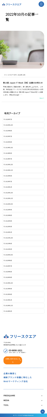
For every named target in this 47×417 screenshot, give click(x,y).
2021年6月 (8, 243)
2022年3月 (8, 226)
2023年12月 (9, 164)
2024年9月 (8, 153)
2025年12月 (9, 125)
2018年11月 (9, 305)
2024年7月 (8, 159)
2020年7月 (8, 266)
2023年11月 (9, 170)
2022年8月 (8, 215)
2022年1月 (8, 232)
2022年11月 (9, 198)
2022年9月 (8, 210)
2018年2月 (8, 311)
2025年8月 (8, 131)
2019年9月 (8, 288)
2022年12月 (9, 193)
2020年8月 (8, 260)
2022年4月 (8, 221)
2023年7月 (8, 181)
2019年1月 (8, 300)
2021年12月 (9, 238)
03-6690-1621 (18, 351)
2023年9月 (8, 176)
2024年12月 (9, 147)
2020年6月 (8, 272)
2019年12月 (9, 283)
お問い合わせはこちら (12, 360)
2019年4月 (8, 294)
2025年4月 (8, 142)
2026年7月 (8, 119)
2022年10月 (9, 204)
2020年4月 (8, 277)
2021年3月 (8, 249)
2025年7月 (8, 136)
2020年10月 (9, 255)
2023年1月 (8, 187)
